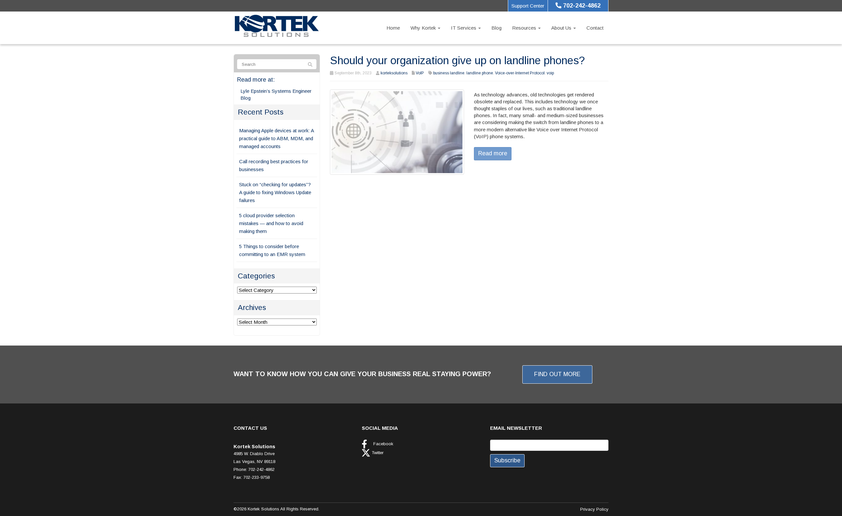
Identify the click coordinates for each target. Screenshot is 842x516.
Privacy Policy (594, 509)
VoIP (420, 73)
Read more (492, 153)
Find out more (557, 374)
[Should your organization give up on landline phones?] (397, 131)
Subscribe (507, 460)
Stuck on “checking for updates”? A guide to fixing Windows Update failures (275, 192)
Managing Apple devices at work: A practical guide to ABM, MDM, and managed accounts (276, 138)
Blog (496, 28)
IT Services (464, 28)
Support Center (527, 6)
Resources (524, 28)
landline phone (479, 73)
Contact (595, 28)
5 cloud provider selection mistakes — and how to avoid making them (271, 223)
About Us (562, 28)
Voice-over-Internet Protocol (520, 73)
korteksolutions (394, 73)
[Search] (310, 64)
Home (393, 28)
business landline (448, 73)
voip (550, 73)
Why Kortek (423, 28)
